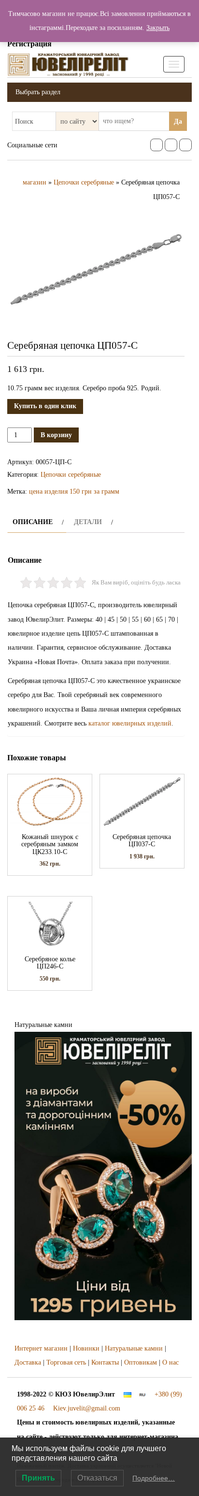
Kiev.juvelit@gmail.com (86, 1408)
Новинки (86, 1348)
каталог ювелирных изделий (129, 723)
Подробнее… (153, 1478)
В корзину (56, 435)
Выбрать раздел (37, 92)
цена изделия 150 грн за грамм (74, 491)
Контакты (105, 1362)
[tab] (37, 522)
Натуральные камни (134, 1348)
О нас (170, 1362)
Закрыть (158, 27)
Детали (88, 522)
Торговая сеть (66, 1362)
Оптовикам (140, 1362)
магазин (34, 182)
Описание (33, 522)
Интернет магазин (41, 1348)
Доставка (27, 1362)
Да (178, 121)
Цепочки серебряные (84, 182)
